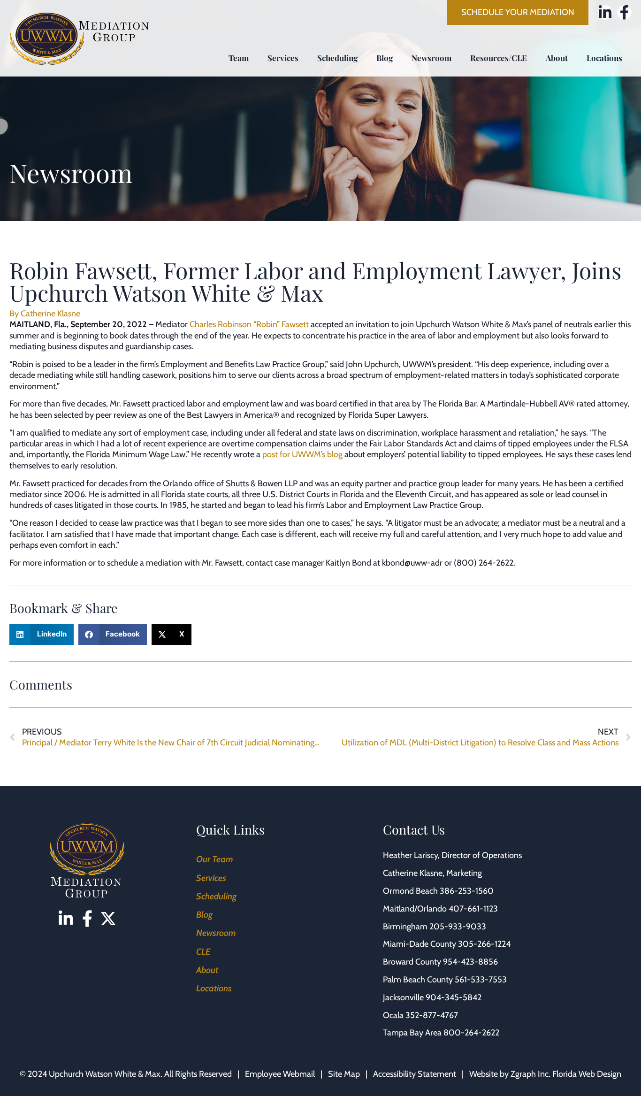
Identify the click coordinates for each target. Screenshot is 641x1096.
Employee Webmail (280, 1074)
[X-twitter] (108, 918)
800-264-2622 (471, 1032)
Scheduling (337, 58)
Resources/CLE (498, 58)
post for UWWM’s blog (302, 454)
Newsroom (431, 58)
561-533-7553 (481, 979)
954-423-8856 (470, 962)
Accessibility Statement (414, 1074)
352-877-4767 (431, 1015)
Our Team (214, 859)
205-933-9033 (457, 926)
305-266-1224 (484, 944)
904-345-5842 (453, 997)
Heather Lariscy (410, 855)
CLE (203, 951)
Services (282, 58)
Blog (384, 58)
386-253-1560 (467, 891)
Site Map (344, 1074)
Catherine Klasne (413, 873)
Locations (604, 58)
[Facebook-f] (624, 12)
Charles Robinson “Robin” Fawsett (249, 324)
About (557, 58)
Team (239, 58)
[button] (41, 634)
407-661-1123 (473, 909)
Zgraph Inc (530, 1074)
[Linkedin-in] (605, 12)
